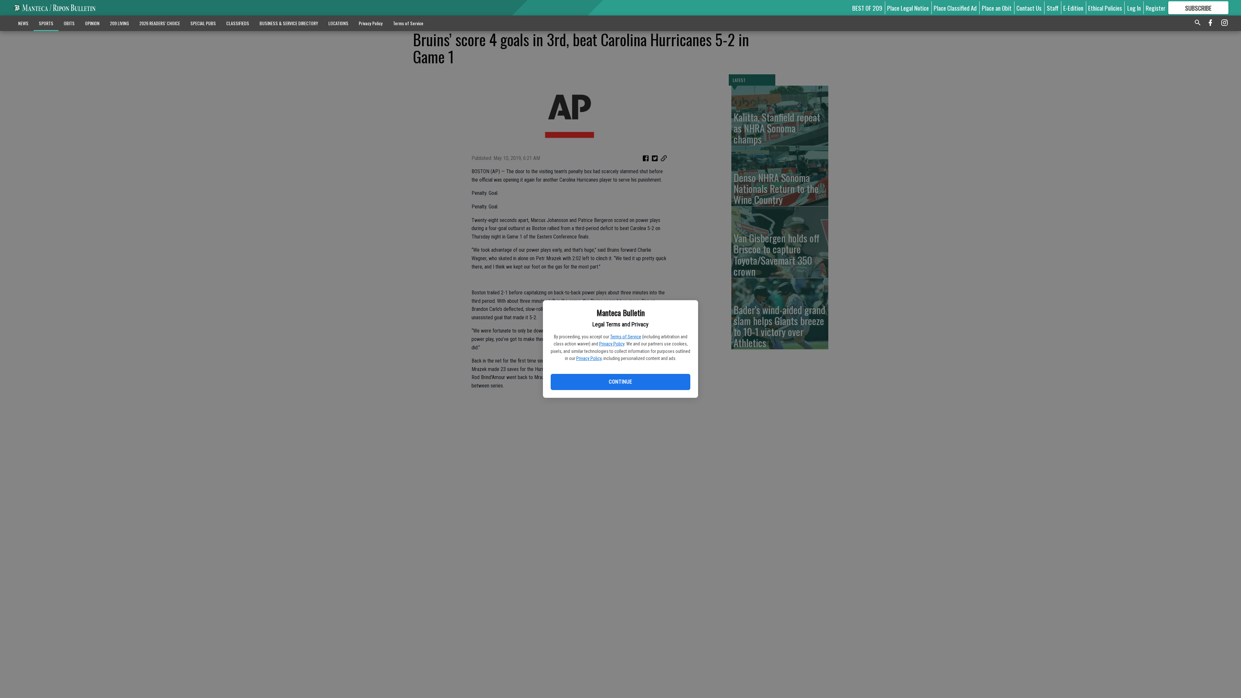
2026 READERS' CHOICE (159, 23)
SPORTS (46, 23)
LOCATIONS (338, 23)
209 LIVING (119, 23)
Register (1155, 8)
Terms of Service (625, 336)
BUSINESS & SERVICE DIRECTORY (289, 23)
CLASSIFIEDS (237, 23)
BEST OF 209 (867, 8)
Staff (1052, 8)
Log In (1134, 8)
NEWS (23, 23)
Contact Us (1029, 8)
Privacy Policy (611, 343)
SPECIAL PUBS (203, 23)
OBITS (69, 23)
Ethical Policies (1105, 8)
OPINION (92, 23)
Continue (620, 382)
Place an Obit (997, 8)
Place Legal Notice (908, 8)
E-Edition (1073, 8)
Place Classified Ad (955, 8)
